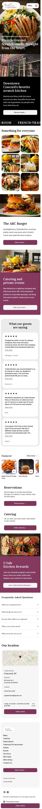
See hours (33, 705)
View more (8, 350)
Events (5, 751)
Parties (6, 748)
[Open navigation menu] (36, 6)
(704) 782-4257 (9, 691)
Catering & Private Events (13, 745)
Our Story (7, 754)
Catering (6, 738)
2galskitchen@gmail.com (13, 696)
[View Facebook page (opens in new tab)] (4, 792)
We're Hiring (7, 760)
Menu (30, 6)
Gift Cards (7, 757)
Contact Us (7, 763)
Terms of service (9, 778)
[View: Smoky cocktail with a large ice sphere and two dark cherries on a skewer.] (30, 182)
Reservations (8, 742)
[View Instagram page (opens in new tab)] (8, 792)
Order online (20, 712)
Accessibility (7, 782)
